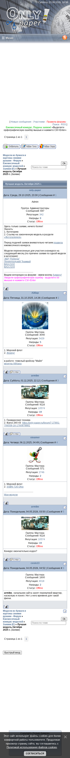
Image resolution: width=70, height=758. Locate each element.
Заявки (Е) (9, 168)
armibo (35, 375)
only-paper (35, 190)
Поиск (55, 124)
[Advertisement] (35, 81)
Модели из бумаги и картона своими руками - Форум (14, 158)
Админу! (57, 275)
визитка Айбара (13, 363)
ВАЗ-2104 (9, 267)
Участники (39, 121)
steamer (35, 437)
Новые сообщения (21, 121)
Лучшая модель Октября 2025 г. (14, 171)
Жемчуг (11, 353)
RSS (63, 124)
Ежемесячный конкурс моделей (13, 164)
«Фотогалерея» (12, 237)
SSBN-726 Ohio (15, 486)
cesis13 (35, 563)
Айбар (35, 293)
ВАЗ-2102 (9, 264)
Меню (9, 37)
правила (58, 242)
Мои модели (11, 494)
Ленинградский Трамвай (17, 261)
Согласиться (35, 753)
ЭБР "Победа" (12, 258)
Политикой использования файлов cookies (32, 747)
